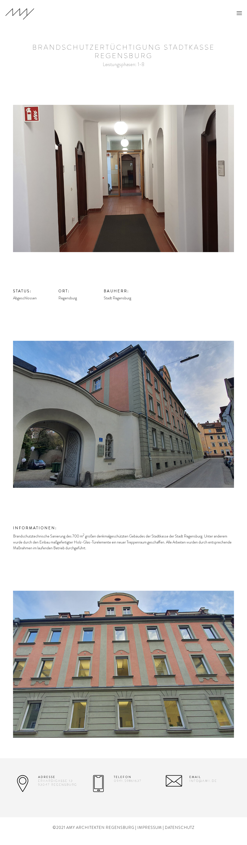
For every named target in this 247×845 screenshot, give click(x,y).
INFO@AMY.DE (203, 781)
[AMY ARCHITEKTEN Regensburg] (20, 13)
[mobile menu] (239, 13)
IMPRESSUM (149, 827)
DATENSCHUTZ (179, 827)
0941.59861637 (128, 781)
